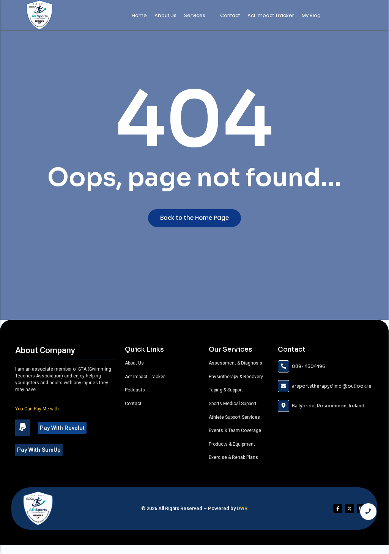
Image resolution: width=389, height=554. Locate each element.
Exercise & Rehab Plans (233, 457)
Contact (133, 403)
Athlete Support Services (234, 417)
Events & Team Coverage (235, 430)
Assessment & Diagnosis (235, 363)
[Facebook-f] (337, 508)
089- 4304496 (308, 366)
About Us (134, 363)
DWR (242, 508)
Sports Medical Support (233, 403)
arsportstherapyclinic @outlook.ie (332, 386)
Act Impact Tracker (145, 376)
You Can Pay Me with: (37, 409)
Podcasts (135, 390)
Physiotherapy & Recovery (236, 376)
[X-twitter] (349, 508)
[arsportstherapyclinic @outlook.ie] (283, 386)
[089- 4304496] (283, 366)
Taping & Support (226, 390)
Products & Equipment (232, 444)
